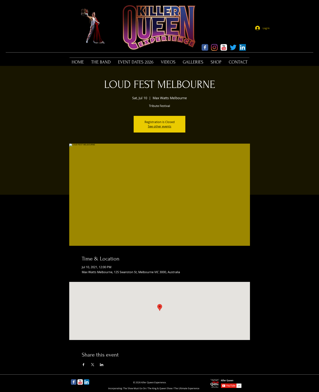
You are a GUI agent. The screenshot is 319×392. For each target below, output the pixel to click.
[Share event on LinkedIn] (101, 364)
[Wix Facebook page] (205, 47)
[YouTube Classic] (223, 47)
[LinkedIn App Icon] (86, 382)
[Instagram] (214, 47)
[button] (101, 62)
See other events (159, 126)
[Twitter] (233, 47)
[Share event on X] (92, 364)
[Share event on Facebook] (83, 364)
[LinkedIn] (242, 47)
